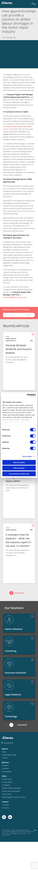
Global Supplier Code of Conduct (13, 743)
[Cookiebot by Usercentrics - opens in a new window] (27, 395)
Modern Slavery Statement (11, 734)
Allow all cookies (19, 462)
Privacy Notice (7, 728)
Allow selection (19, 468)
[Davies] (7, 3)
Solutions (5, 711)
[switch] (33, 435)
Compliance (6, 731)
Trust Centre (6, 740)
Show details (27, 456)
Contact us (6, 754)
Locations (5, 751)
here (35, 776)
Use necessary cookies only (19, 474)
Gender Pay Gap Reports (11, 737)
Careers (5, 704)
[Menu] (32, 1)
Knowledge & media (9, 701)
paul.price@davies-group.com (14, 297)
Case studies (6, 717)
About (4, 698)
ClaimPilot (5, 714)
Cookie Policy (6, 725)
